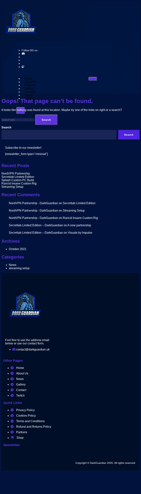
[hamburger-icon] (93, 79)
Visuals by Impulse (80, 232)
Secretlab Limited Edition (17, 176)
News (12, 264)
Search (6, 127)
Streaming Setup (12, 186)
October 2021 (17, 249)
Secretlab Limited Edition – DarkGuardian (36, 225)
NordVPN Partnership (15, 173)
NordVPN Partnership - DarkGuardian (33, 203)
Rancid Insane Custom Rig (19, 183)
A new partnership (79, 225)
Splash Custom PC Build (17, 180)
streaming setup (19, 268)
